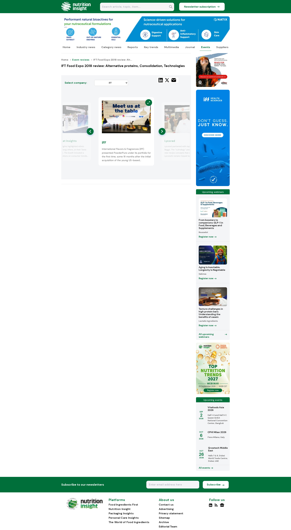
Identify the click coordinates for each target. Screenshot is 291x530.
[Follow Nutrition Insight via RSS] (216, 506)
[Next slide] (162, 131)
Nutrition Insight (120, 509)
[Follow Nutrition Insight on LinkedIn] (211, 506)
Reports (132, 47)
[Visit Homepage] (76, 12)
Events (205, 47)
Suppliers (222, 47)
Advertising (166, 509)
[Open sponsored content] (145, 40)
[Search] (171, 7)
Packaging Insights (121, 513)
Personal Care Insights (124, 517)
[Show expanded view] (86, 107)
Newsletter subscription (200, 6)
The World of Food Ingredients (129, 522)
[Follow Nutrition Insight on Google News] (222, 506)
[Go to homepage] (84, 508)
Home (66, 47)
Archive (164, 522)
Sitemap (164, 517)
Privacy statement (171, 513)
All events (204, 467)
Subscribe (214, 484)
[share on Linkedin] (161, 80)
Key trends (151, 47)
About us (166, 500)
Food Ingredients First (123, 504)
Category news (111, 47)
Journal (190, 47)
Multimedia (171, 47)
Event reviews (80, 59)
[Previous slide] (90, 131)
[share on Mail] (174, 80)
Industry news (86, 47)
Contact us (166, 504)
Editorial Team (168, 526)
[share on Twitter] (167, 80)
